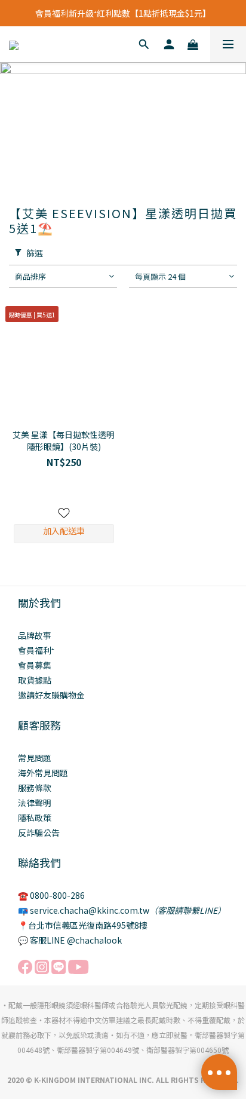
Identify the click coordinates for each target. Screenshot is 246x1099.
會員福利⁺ (36, 650)
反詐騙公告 (39, 832)
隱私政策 (34, 818)
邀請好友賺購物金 (51, 695)
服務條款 (34, 788)
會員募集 (34, 665)
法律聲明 (34, 803)
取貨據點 (34, 680)
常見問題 (34, 758)
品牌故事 (34, 635)
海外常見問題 (43, 773)
